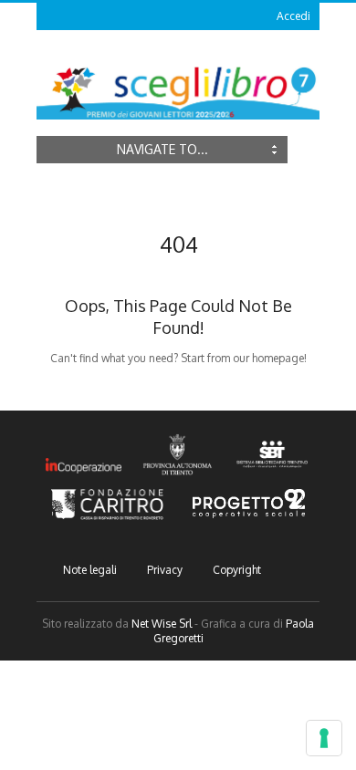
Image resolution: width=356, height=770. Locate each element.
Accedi (293, 16)
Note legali (90, 570)
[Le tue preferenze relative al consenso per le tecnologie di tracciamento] (324, 738)
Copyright (237, 570)
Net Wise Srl (161, 623)
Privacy (165, 570)
